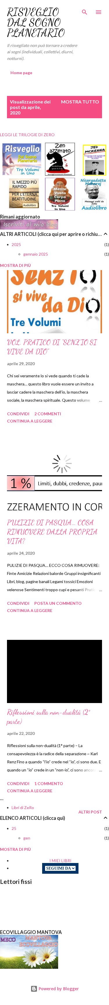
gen (26, 837)
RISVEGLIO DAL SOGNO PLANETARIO (36, 22)
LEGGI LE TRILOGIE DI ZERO (27, 134)
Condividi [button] (18, 413)
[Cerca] (84, 10)
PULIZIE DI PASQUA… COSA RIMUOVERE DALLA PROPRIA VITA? (52, 531)
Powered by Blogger (58, 988)
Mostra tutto (80, 101)
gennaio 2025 (35, 254)
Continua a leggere (29, 420)
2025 (16, 244)
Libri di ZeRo (23, 807)
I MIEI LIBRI (60, 860)
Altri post (90, 811)
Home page (21, 72)
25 (14, 828)
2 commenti (47, 413)
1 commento (48, 783)
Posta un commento (58, 603)
